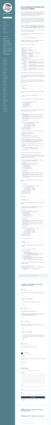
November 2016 (5, 100)
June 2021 (4, 73)
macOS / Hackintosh (6, 25)
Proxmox (4, 28)
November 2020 (5, 78)
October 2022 (5, 64)
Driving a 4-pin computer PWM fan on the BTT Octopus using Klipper (7, 51)
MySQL (4, 26)
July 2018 (4, 88)
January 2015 (5, 105)
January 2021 (5, 75)
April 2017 (4, 97)
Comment (23, 372)
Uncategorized (5, 32)
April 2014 (4, 106)
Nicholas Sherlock (7, 13)
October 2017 (5, 93)
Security (4, 29)
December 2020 (5, 76)
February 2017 (5, 99)
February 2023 (5, 63)
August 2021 (4, 72)
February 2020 (5, 84)
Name (22, 385)
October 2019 (5, 85)
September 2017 (5, 94)
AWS (3, 23)
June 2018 (4, 90)
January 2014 (5, 108)
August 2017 (4, 96)
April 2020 (4, 82)
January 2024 (5, 61)
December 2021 (5, 69)
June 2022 (4, 66)
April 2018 (4, 91)
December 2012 (5, 111)
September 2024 (5, 60)
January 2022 (5, 67)
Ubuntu (4, 31)
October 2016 (5, 102)
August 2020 (4, 79)
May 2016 (4, 103)
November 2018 (5, 87)
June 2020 (4, 81)
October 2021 (5, 70)
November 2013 (5, 109)
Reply (23, 304)
